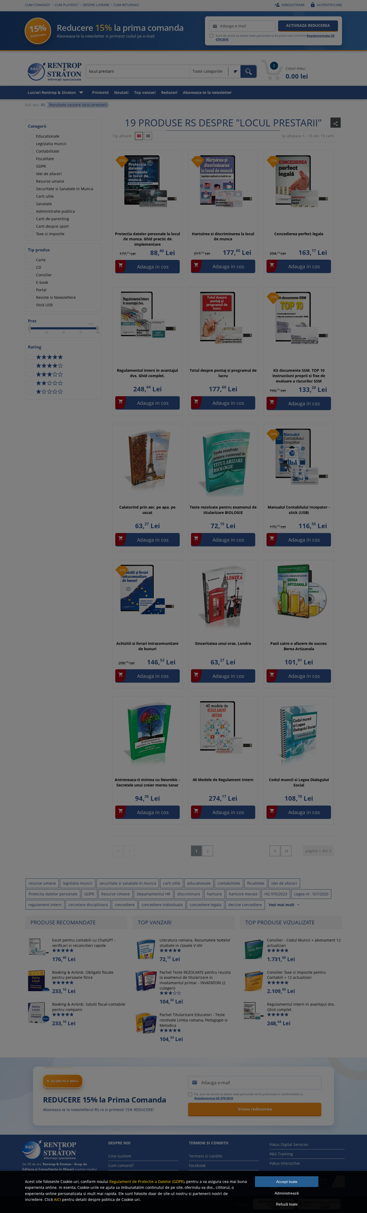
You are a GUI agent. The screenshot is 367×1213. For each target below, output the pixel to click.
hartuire (214, 893)
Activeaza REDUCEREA (308, 25)
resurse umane (42, 883)
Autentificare (326, 5)
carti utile (171, 883)
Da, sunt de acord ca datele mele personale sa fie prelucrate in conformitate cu (248, 1096)
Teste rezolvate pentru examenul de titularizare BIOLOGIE (223, 510)
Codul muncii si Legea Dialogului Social (299, 782)
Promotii (100, 92)
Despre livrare (96, 4)
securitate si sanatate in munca (127, 883)
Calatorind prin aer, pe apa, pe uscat (147, 510)
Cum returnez (126, 4)
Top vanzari (145, 92)
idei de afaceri (284, 883)
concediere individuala (162, 904)
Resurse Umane (115, 893)
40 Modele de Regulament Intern (223, 779)
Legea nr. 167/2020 (311, 893)
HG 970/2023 (275, 893)
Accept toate (286, 1181)
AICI (57, 1199)
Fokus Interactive (284, 1163)
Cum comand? (38, 4)
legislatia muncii (77, 883)
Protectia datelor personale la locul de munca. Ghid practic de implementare (147, 239)
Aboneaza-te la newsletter (207, 92)
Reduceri (169, 92)
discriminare (188, 893)
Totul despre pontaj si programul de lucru (223, 373)
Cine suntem (119, 1156)
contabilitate (229, 883)
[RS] (54, 73)
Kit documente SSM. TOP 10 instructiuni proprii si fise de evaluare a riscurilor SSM (298, 375)
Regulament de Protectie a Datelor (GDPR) (146, 1181)
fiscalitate (255, 883)
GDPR (89, 893)
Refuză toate (287, 1204)
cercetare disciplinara (88, 904)
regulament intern (45, 904)
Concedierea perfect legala (298, 233)
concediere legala (205, 904)
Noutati (121, 92)
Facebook (197, 1165)
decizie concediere (245, 904)
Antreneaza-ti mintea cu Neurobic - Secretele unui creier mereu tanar (147, 782)
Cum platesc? (67, 4)
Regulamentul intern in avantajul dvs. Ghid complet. (147, 373)
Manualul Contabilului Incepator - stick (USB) (299, 510)
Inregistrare (290, 5)
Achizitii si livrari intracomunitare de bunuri (147, 646)
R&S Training (281, 1153)
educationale (199, 883)
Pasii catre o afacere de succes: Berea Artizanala (298, 646)
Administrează (287, 1193)
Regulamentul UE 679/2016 (213, 1098)
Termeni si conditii (205, 1156)
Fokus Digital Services (288, 1144)
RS (43, 104)
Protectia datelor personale (52, 893)
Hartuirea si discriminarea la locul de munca (223, 236)
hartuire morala (243, 893)
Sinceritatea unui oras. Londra (223, 643)
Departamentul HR (153, 893)
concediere (125, 904)
